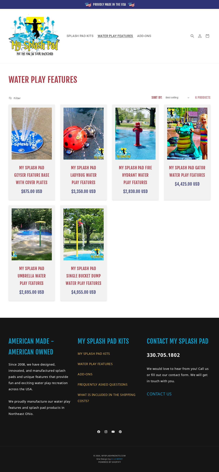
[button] (192, 36)
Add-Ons (85, 374)
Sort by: (157, 97)
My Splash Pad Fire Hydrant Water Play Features (135, 175)
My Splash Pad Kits (94, 354)
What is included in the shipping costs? (106, 398)
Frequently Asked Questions (103, 384)
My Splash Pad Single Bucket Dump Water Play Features (83, 276)
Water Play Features (95, 364)
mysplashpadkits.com (113, 455)
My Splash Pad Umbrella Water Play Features (32, 276)
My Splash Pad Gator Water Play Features (187, 171)
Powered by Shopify (109, 462)
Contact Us (159, 394)
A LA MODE (117, 459)
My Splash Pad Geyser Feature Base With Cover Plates (31, 175)
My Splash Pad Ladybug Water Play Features (83, 175)
